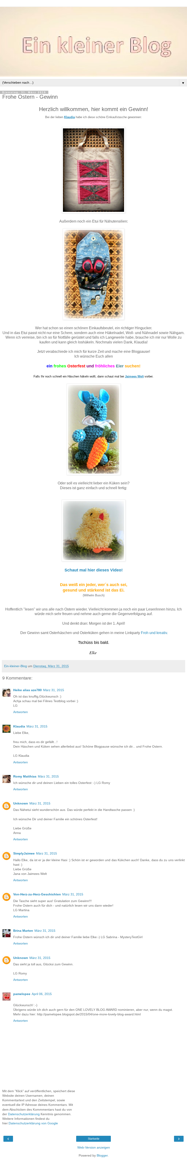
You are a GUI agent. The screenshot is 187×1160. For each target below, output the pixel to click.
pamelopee (21, 994)
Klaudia (19, 726)
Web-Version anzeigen (93, 1147)
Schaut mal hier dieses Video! (94, 570)
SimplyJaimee (24, 853)
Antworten (20, 712)
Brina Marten (23, 930)
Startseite (93, 1138)
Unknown (20, 803)
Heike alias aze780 (27, 690)
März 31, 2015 (53, 690)
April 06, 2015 (42, 994)
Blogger (102, 1155)
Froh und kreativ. (154, 633)
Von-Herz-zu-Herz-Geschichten (37, 894)
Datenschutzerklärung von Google (33, 1123)
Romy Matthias (24, 776)
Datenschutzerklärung (24, 1114)
